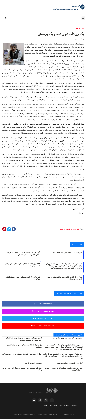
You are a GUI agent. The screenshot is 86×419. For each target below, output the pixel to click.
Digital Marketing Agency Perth (23, 414)
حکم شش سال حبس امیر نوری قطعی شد (67, 252)
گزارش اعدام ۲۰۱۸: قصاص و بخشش (70, 363)
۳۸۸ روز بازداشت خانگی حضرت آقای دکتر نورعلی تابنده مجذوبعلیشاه (65, 278)
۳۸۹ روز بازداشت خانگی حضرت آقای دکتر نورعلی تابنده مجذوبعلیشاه (22, 264)
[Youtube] (34, 400)
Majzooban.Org (55, 405)
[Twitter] (40, 400)
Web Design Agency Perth (47, 414)
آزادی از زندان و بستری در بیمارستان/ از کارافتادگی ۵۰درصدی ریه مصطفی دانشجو (22, 253)
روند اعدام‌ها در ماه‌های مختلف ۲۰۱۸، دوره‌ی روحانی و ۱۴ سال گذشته (64, 369)
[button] (83, 18)
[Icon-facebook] (52, 400)
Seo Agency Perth (67, 414)
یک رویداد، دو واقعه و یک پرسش (69, 229)
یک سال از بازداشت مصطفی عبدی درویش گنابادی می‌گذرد (22, 278)
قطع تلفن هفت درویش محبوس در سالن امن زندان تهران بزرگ (22, 369)
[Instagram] (46, 400)
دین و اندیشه (80, 28)
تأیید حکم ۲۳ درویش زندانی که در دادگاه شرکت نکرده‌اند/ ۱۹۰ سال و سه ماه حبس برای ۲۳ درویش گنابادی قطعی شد (63, 356)
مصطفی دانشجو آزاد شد (33, 363)
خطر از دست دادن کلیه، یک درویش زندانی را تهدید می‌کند (22, 354)
